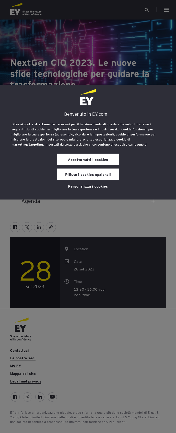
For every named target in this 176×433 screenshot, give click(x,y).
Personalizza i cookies (88, 185)
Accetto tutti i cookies (88, 159)
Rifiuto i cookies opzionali (88, 174)
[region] (88, 142)
